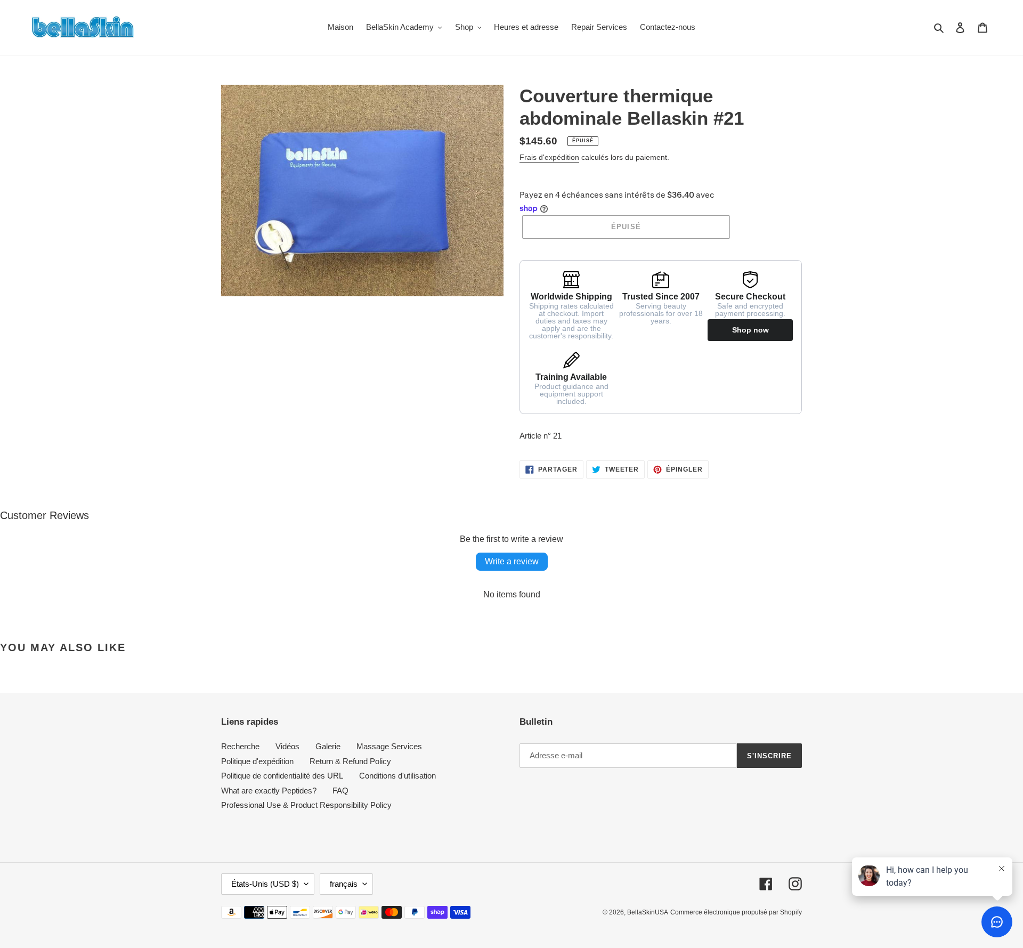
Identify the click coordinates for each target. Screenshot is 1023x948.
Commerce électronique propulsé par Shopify (736, 912)
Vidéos (287, 746)
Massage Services (389, 746)
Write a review (512, 561)
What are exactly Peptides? (268, 790)
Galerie (327, 746)
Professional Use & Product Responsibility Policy (306, 804)
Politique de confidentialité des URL (282, 775)
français (344, 883)
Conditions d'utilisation (397, 775)
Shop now (750, 330)
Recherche (240, 746)
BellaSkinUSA (647, 912)
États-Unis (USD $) (265, 883)
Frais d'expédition (549, 157)
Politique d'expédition (257, 761)
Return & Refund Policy (350, 761)
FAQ (340, 790)
